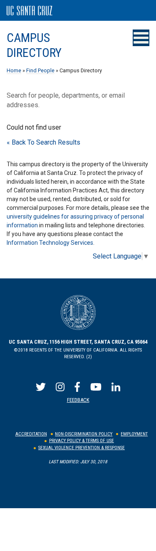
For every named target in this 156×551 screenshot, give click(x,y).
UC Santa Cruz (29, 11)
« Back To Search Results (43, 142)
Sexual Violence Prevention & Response (81, 447)
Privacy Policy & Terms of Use (81, 440)
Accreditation (31, 434)
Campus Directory (34, 45)
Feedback (78, 400)
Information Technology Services (50, 242)
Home (14, 70)
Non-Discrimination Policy (83, 434)
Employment (134, 434)
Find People (40, 70)
